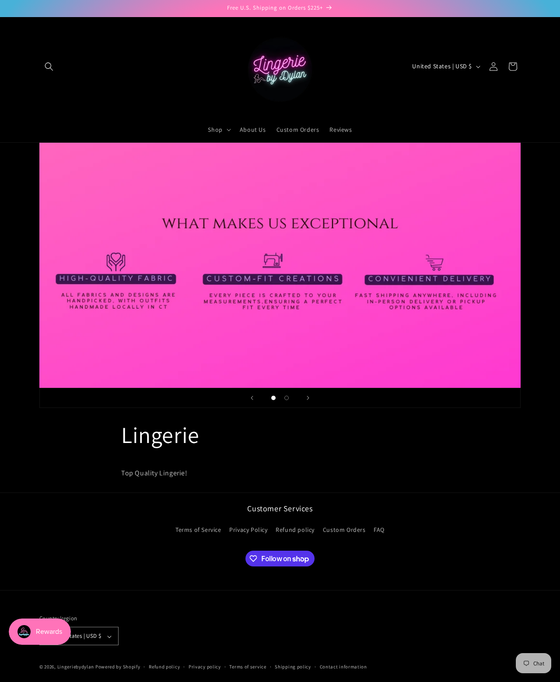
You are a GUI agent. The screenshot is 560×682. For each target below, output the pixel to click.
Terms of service (247, 667)
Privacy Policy (248, 530)
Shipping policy (293, 667)
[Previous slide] (252, 398)
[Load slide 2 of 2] (286, 397)
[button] (49, 66)
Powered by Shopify (117, 667)
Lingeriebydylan (75, 667)
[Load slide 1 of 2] (273, 397)
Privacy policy (205, 667)
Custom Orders (344, 530)
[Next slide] (308, 398)
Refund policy (295, 530)
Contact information (343, 667)
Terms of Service (198, 530)
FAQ (379, 530)
